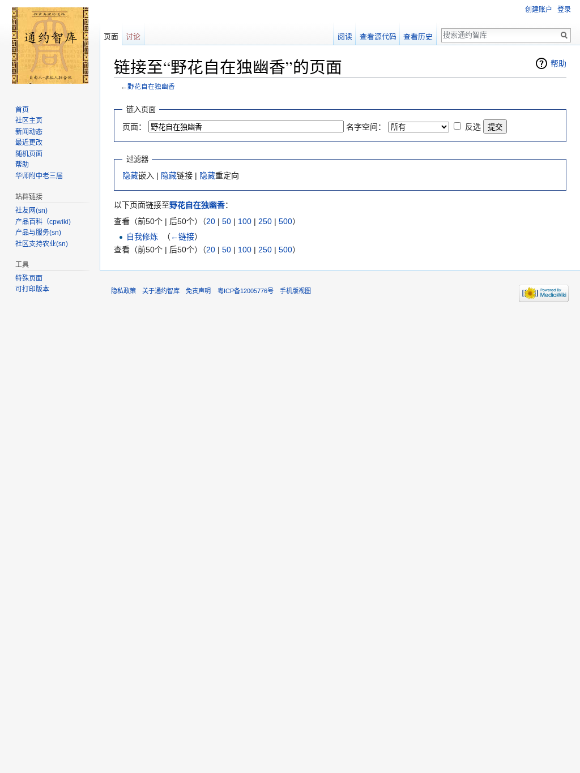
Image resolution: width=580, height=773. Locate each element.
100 (244, 221)
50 (226, 221)
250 (265, 221)
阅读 (345, 36)
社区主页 (28, 120)
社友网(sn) (31, 210)
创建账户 (538, 10)
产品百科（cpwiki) (43, 222)
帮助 (558, 63)
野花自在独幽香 (151, 86)
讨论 (133, 36)
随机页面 (28, 154)
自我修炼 (142, 236)
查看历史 (418, 36)
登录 (564, 10)
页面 (111, 36)
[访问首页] (50, 45)
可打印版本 (32, 289)
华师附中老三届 (39, 176)
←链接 (182, 236)
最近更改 (28, 143)
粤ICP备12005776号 (246, 290)
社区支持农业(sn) (41, 244)
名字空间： (366, 126)
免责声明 (198, 290)
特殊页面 (28, 278)
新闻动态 (28, 132)
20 (210, 221)
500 (285, 221)
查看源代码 (378, 36)
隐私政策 (123, 290)
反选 (473, 126)
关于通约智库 (161, 290)
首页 (22, 110)
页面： (134, 126)
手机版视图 (295, 290)
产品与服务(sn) (38, 233)
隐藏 (130, 175)
